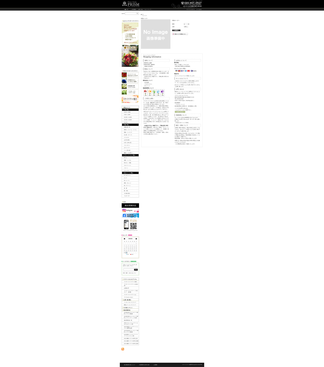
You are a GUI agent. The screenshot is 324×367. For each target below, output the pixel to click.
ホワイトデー (127, 147)
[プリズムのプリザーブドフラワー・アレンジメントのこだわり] (130, 77)
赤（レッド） (127, 180)
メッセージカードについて (130, 302)
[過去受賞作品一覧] (130, 207)
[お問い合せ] (180, 112)
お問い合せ (140, 9)
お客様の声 (126, 288)
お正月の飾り (127, 140)
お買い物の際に (127, 300)
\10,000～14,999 (128, 117)
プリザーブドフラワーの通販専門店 (187, 364)
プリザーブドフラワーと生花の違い (131, 285)
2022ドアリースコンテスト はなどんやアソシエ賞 (131, 323)
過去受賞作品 (127, 310)
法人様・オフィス (128, 134)
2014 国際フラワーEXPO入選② (131, 341)
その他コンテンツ (128, 307)
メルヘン (126, 168)
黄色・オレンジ (127, 183)
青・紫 (125, 188)
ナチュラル (126, 170)
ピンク (125, 177)
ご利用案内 (133, 9)
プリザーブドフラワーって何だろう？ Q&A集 (131, 291)
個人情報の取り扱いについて (129, 364)
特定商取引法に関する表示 (144, 364)
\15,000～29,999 (128, 119)
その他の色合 (127, 193)
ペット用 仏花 (127, 150)
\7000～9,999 (127, 114)
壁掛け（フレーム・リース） (130, 129)
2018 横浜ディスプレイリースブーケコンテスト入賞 (131, 335)
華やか (125, 157)
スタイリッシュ (127, 165)
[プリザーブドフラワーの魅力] (130, 102)
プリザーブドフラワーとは (130, 294)
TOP (127, 9)
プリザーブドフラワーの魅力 (130, 281)
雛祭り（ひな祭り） (128, 152)
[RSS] (123, 349)
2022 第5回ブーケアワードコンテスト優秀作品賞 (131, 327)
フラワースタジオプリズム (130, 279)
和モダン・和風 (127, 162)
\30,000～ (126, 122)
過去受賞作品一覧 (128, 320)
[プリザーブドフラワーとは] (130, 94)
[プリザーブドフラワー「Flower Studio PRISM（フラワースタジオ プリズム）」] (131, 6)
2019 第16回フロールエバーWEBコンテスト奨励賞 (131, 331)
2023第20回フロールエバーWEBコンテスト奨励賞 (131, 313)
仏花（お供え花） (128, 142)
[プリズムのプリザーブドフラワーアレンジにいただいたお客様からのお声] (130, 88)
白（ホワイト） (127, 175)
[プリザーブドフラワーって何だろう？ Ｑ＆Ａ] (130, 82)
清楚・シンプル (127, 160)
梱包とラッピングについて (130, 304)
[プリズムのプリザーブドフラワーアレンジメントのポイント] (130, 44)
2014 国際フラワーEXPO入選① (131, 343)
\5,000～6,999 (127, 112)
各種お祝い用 (127, 127)
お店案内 (155, 364)
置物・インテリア (128, 132)
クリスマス (126, 137)
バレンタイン (127, 145)
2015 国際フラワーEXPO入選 (130, 338)
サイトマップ (148, 9)
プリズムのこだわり (128, 297)
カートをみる (198, 9)
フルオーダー (144, 15)
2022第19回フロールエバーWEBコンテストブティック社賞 (131, 317)
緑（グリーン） (127, 185)
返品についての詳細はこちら (180, 34)
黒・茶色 (126, 190)
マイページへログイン (190, 9)
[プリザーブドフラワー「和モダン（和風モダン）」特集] (130, 66)
